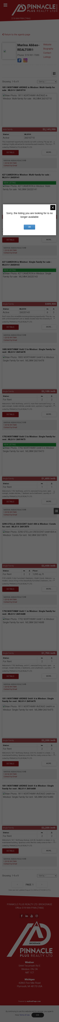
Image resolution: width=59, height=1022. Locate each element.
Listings (47, 57)
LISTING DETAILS (10, 152)
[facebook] (21, 916)
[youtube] (32, 916)
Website (47, 44)
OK (37, 1015)
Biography (48, 48)
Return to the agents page (17, 34)
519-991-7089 (32, 55)
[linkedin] (27, 916)
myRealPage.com (34, 1001)
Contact (47, 53)
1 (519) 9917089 (10, 163)
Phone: (21, 55)
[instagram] (37, 916)
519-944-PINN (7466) (21, 18)
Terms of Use (24, 1015)
